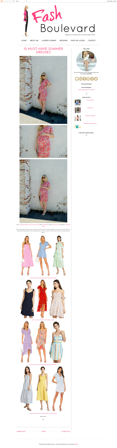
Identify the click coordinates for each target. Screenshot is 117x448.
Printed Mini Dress (43, 278)
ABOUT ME (34, 40)
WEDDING (64, 40)
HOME (24, 40)
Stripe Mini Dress (53, 364)
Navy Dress (34, 320)
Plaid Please (90, 107)
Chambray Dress (53, 413)
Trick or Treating (90, 100)
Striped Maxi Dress (34, 413)
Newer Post (21, 431)
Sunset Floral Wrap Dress (43, 364)
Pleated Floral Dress (52, 278)
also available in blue (34, 224)
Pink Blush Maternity (24, 224)
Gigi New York (56, 224)
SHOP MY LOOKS (78, 40)
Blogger (76, 444)
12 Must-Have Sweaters (90, 115)
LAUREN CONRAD (49, 40)
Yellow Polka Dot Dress (44, 413)
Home (44, 431)
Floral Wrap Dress (33, 364)
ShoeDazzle (45, 224)
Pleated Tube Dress (34, 278)
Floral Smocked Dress (50, 320)
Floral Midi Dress (41, 320)
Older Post (66, 431)
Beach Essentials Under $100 (90, 123)
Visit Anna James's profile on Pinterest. (86, 89)
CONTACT (92, 40)
